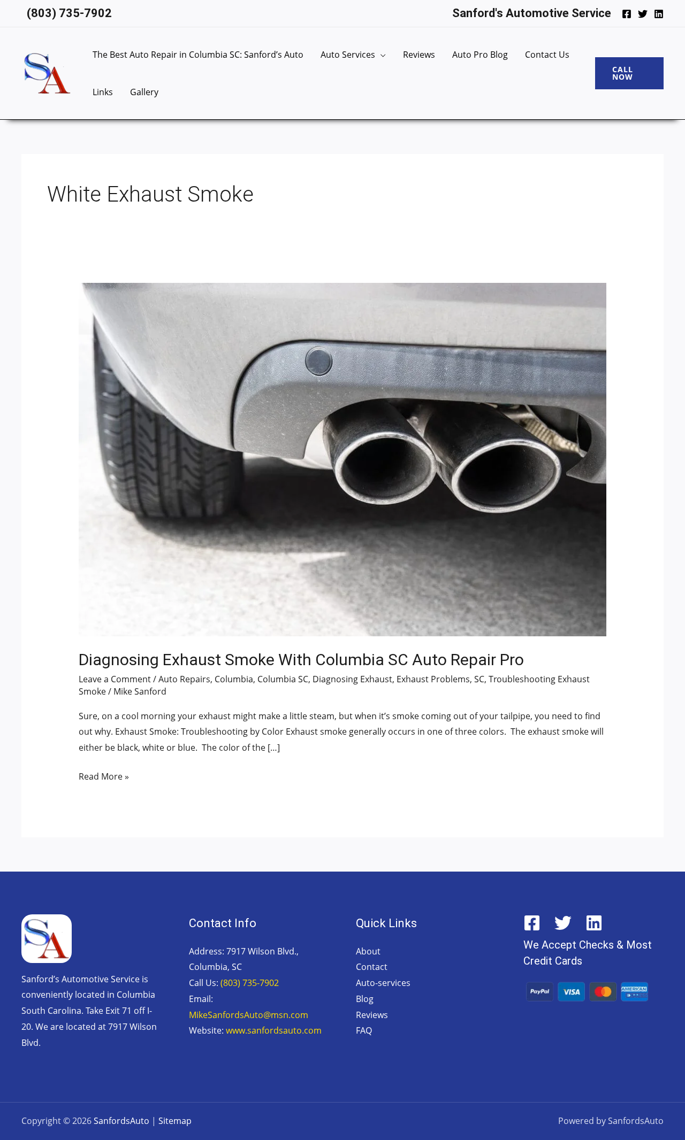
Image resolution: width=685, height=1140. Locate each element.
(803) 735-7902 (249, 983)
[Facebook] (626, 14)
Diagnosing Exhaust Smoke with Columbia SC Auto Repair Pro (301, 659)
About (368, 951)
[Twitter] (643, 14)
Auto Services (348, 54)
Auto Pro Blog (480, 54)
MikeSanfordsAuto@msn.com (248, 1015)
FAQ (364, 1030)
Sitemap (175, 1121)
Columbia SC (282, 679)
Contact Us (547, 54)
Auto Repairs (184, 679)
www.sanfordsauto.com (274, 1030)
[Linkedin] (659, 14)
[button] (629, 73)
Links (103, 92)
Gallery (144, 92)
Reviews (419, 54)
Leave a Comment (115, 679)
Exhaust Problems (433, 679)
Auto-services (383, 983)
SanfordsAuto (121, 1121)
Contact (371, 967)
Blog (365, 999)
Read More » (104, 775)
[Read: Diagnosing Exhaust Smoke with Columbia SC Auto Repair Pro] (343, 459)
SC (479, 679)
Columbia (234, 679)
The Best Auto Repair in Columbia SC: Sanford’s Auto (198, 54)
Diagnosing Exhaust (352, 679)
